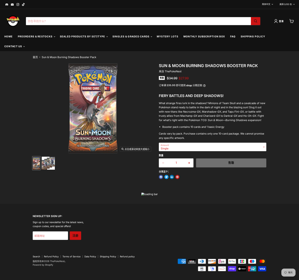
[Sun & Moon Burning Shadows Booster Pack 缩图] (36, 163)
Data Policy (90, 256)
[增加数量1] (189, 162)
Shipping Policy (253, 36)
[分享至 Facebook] (161, 177)
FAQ (232, 36)
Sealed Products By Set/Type (83, 36)
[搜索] (255, 21)
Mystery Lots (167, 36)
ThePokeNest (173, 71)
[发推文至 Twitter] (166, 177)
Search (36, 256)
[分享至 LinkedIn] (172, 177)
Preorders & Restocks (35, 36)
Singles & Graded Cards (131, 36)
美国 (285, 4)
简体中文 (266, 4)
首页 (35, 57)
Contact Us (13, 46)
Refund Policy (51, 256)
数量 (161, 155)
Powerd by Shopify (43, 264)
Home (8, 36)
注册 (75, 235)
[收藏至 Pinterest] (177, 177)
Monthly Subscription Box (204, 36)
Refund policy (127, 256)
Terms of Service (71, 256)
